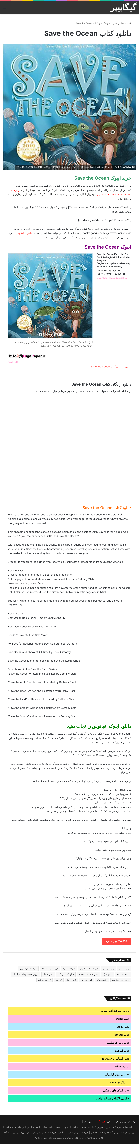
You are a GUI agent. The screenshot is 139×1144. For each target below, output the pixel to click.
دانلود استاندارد (123, 974)
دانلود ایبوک (107, 974)
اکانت (122, 1034)
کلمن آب (101, 1121)
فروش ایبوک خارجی (120, 980)
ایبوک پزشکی (108, 968)
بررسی (115, 1010)
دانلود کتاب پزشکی (66, 974)
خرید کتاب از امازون (28, 968)
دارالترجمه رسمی (128, 1121)
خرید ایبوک (110, 23)
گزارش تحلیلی (44, 980)
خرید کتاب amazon (50, 968)
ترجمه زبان (112, 1121)
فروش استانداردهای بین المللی (25, 974)
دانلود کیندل (48, 974)
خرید (118, 1082)
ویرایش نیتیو (89, 1121)
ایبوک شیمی (124, 968)
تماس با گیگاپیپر (24, 233)
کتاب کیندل (71, 980)
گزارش (58, 980)
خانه (127, 23)
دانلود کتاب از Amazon (88, 974)
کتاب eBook (102, 980)
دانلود (120, 23)
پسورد (121, 1066)
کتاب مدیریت (86, 980)
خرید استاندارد (69, 968)
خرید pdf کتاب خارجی (89, 968)
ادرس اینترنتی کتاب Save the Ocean (111, 366)
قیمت (122, 1018)
